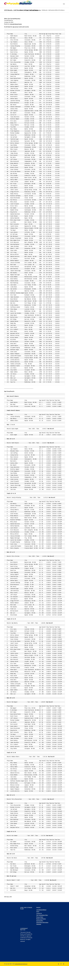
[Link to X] (58, 964)
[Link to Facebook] (61, 964)
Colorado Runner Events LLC (21, 963)
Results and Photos (41, 918)
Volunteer (38, 924)
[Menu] (64, 4)
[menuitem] (64, 4)
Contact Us (39, 913)
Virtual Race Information (42, 922)
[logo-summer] (18, 4)
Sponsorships (39, 920)
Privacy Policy (39, 917)
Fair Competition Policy (42, 915)
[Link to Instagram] (63, 964)
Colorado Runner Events (16, 24)
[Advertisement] (60, 931)
